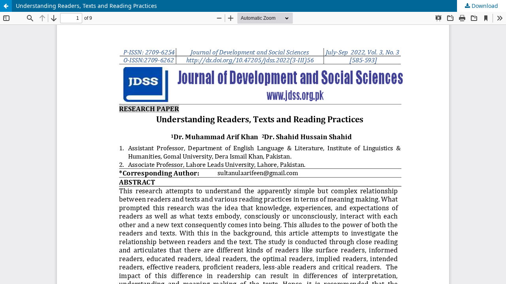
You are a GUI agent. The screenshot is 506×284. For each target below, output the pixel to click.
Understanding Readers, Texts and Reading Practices (86, 5)
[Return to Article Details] (6, 6)
